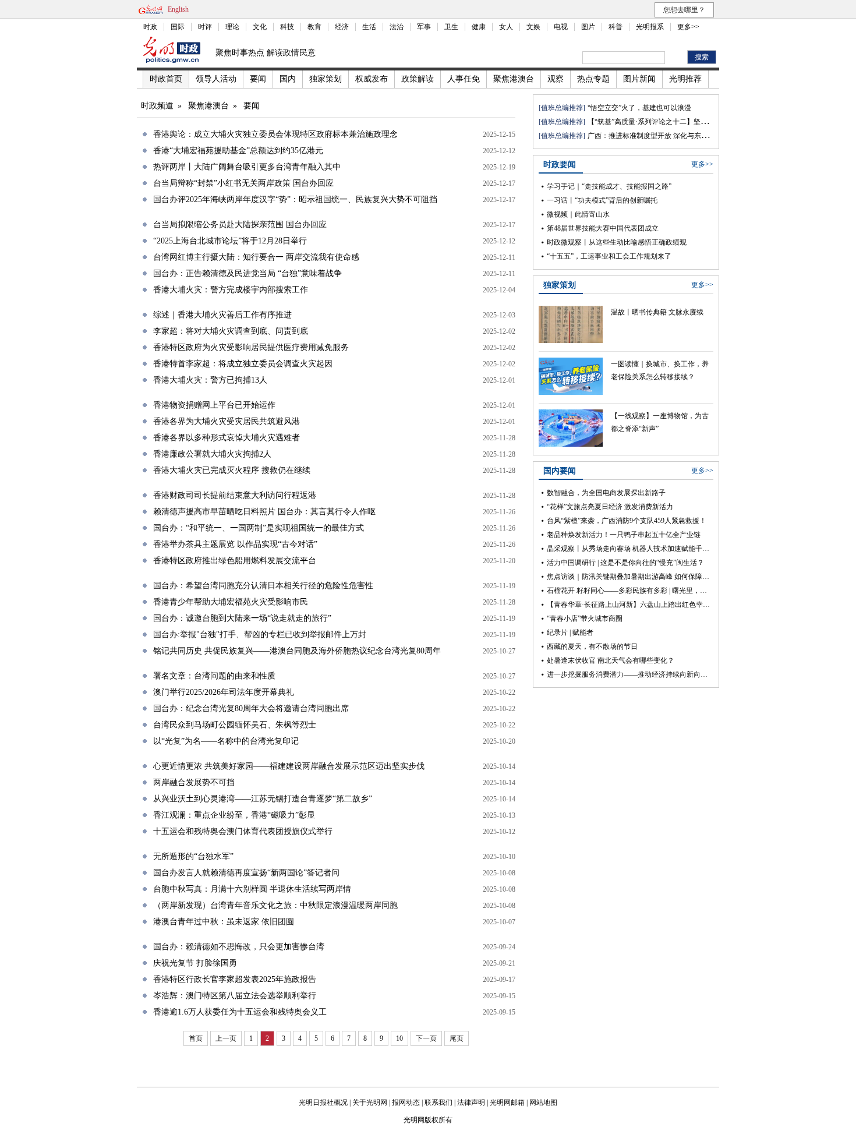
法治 (397, 27)
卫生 (451, 27)
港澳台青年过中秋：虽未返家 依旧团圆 (223, 921)
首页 (196, 1038)
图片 (588, 27)
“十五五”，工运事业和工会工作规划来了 (609, 256)
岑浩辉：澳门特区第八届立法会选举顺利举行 (234, 995)
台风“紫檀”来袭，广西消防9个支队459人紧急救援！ (626, 521)
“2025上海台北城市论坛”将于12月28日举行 (230, 240)
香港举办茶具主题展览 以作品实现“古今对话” (235, 544)
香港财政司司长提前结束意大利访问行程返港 (234, 495)
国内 (288, 79)
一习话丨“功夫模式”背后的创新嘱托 (602, 200)
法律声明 (471, 1102)
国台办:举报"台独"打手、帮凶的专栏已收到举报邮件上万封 (259, 634)
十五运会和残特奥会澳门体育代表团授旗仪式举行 (243, 831)
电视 (561, 27)
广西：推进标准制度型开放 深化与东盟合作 (655, 136)
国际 (178, 27)
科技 (287, 27)
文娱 (533, 27)
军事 (424, 27)
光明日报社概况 (323, 1102)
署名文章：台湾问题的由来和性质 (214, 676)
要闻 (258, 79)
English (178, 9)
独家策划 (325, 79)
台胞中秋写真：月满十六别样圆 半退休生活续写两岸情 (252, 889)
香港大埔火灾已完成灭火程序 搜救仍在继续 (231, 470)
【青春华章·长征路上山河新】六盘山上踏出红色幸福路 (632, 604)
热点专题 (593, 79)
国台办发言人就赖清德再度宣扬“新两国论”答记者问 (246, 872)
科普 (615, 27)
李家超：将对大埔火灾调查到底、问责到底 (230, 331)
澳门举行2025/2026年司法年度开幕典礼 (223, 692)
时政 (150, 27)
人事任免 (463, 79)
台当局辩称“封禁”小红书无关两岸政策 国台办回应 (243, 183)
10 (399, 1038)
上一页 (225, 1038)
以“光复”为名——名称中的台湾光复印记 (226, 741)
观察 (555, 79)
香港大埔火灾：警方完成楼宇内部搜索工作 (230, 289)
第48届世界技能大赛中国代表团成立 (603, 228)
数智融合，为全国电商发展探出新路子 (606, 493)
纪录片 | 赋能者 (570, 632)
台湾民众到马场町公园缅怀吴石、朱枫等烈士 (234, 724)
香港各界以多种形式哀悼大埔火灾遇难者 (226, 437)
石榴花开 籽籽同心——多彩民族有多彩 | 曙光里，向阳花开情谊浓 (648, 590)
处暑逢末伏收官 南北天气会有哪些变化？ (610, 660)
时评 (205, 27)
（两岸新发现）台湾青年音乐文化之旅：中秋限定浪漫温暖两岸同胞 (275, 905)
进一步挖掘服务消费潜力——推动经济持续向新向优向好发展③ (644, 674)
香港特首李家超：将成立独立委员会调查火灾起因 (243, 363)
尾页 (457, 1038)
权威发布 (371, 79)
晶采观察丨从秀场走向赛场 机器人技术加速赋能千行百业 (635, 549)
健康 (479, 27)
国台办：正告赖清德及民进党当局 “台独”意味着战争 (247, 273)
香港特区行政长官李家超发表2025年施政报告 (234, 979)
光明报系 (650, 27)
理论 (232, 27)
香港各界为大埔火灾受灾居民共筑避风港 (226, 421)
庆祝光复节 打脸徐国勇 (195, 963)
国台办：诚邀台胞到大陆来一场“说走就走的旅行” (242, 618)
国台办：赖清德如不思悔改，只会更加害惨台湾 (238, 946)
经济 (342, 27)
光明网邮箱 (507, 1102)
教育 (314, 27)
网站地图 (543, 1102)
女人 (506, 27)
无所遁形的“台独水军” (193, 856)
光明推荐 (685, 79)
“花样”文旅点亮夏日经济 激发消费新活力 (610, 507)
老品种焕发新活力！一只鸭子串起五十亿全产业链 (624, 535)
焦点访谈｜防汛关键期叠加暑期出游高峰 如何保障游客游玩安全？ (649, 576)
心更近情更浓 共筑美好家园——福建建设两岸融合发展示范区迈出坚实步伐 (289, 766)
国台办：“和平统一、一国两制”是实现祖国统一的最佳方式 (258, 528)
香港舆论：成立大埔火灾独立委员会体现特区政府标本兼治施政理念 (275, 134)
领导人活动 (216, 79)
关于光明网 (369, 1102)
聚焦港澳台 (513, 79)
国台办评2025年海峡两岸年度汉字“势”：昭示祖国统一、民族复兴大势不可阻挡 (295, 199)
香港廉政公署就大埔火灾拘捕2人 (212, 454)
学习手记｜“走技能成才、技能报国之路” (609, 186)
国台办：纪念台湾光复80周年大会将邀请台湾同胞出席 (251, 708)
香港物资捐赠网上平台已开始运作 (214, 405)
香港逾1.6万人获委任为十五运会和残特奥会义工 (240, 1012)
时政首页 (166, 79)
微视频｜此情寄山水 (578, 214)
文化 (260, 27)
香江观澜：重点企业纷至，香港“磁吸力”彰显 (234, 815)
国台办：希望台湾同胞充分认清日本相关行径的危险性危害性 (263, 585)
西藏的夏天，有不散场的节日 (592, 646)
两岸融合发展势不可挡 (194, 782)
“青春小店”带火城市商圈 (584, 618)
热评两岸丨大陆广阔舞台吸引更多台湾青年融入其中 (247, 166)
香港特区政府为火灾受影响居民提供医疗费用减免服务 (251, 347)
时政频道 (157, 105)
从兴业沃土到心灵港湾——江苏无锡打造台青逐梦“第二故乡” (262, 798)
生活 (369, 27)
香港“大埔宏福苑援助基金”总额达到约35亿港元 (238, 150)
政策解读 (417, 79)
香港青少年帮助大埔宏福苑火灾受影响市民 (230, 602)
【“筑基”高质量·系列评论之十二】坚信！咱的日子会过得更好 (682, 122)
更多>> (688, 27)
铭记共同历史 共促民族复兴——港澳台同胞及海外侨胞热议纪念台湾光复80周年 (297, 650)
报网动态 (406, 1102)
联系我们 (438, 1102)
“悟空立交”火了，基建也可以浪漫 (639, 108)
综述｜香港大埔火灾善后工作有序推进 (222, 314)
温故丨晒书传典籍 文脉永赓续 (657, 312)
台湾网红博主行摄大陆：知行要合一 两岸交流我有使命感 (256, 257)
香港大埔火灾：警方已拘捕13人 (210, 380)
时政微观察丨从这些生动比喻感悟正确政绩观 (617, 242)
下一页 (426, 1038)
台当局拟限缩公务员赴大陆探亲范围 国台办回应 (240, 224)
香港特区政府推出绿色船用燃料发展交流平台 (234, 560)
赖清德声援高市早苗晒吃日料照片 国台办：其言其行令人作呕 (264, 511)
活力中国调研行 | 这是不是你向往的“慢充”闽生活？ (625, 563)
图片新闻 (639, 79)
